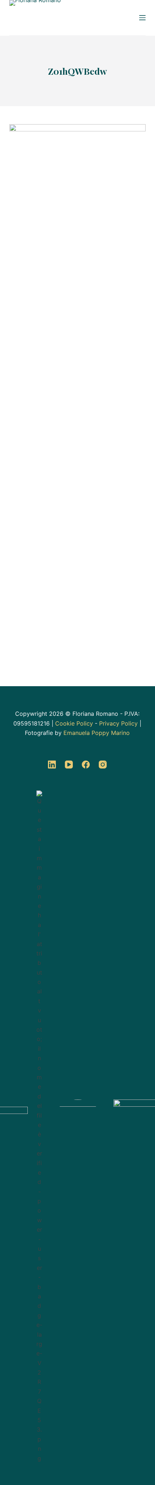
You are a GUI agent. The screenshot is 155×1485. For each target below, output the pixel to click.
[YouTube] (69, 764)
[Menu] (142, 17)
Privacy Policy (118, 723)
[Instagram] (103, 764)
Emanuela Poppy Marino (96, 732)
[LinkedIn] (52, 764)
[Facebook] (86, 764)
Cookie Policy (74, 723)
